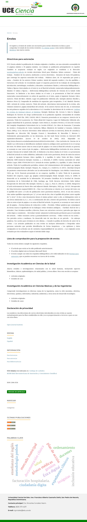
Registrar (13, 50)
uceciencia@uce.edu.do (15, 72)
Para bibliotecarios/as (14, 362)
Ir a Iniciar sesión (48, 48)
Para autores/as (12, 358)
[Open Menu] (7, 2)
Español (10, 341)
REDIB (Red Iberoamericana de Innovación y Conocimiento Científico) (32, 373)
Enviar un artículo (16, 392)
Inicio (9, 33)
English (9, 338)
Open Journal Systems (15, 325)
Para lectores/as (12, 355)
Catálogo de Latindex (36, 371)
